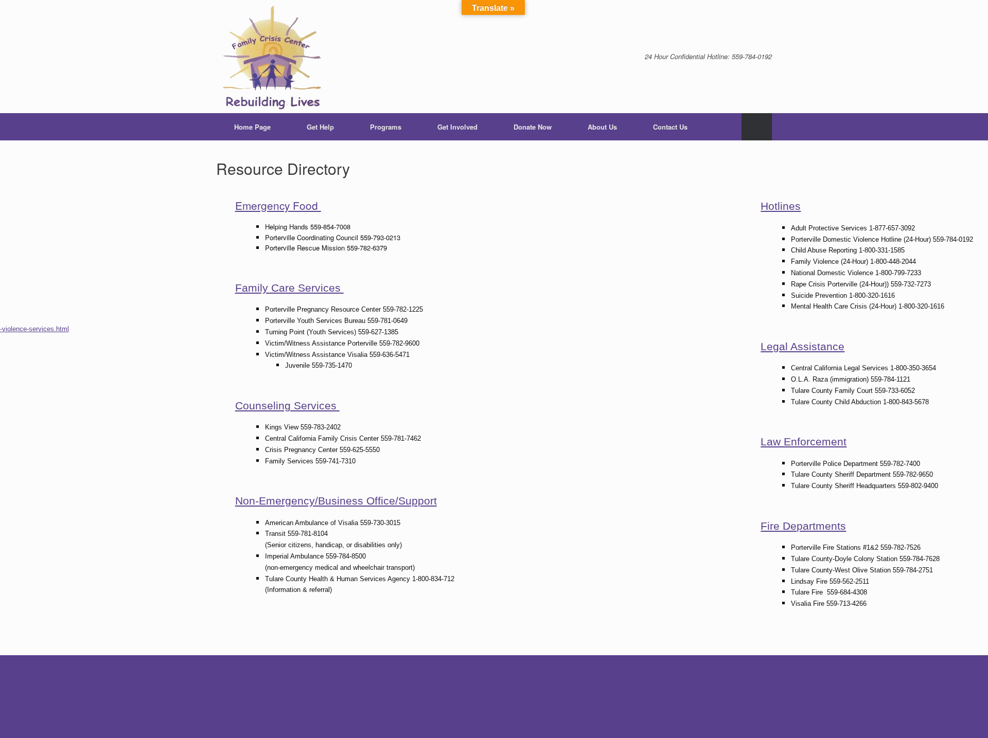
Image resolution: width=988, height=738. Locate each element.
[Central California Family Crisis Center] (273, 56)
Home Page (252, 127)
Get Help (320, 127)
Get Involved (457, 127)
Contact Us (670, 127)
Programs (385, 127)
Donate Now (533, 127)
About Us (602, 127)
